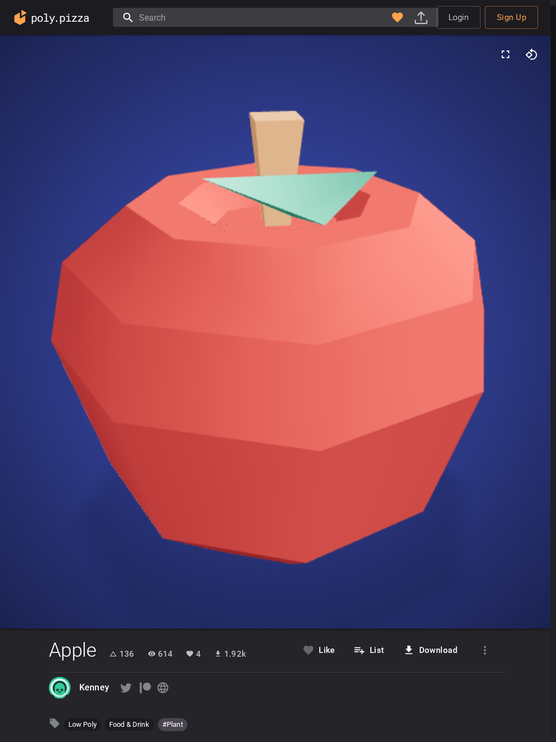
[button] (397, 17)
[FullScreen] (505, 54)
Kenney (94, 687)
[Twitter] (126, 688)
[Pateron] (144, 688)
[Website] (163, 688)
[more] (485, 650)
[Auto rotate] (532, 54)
